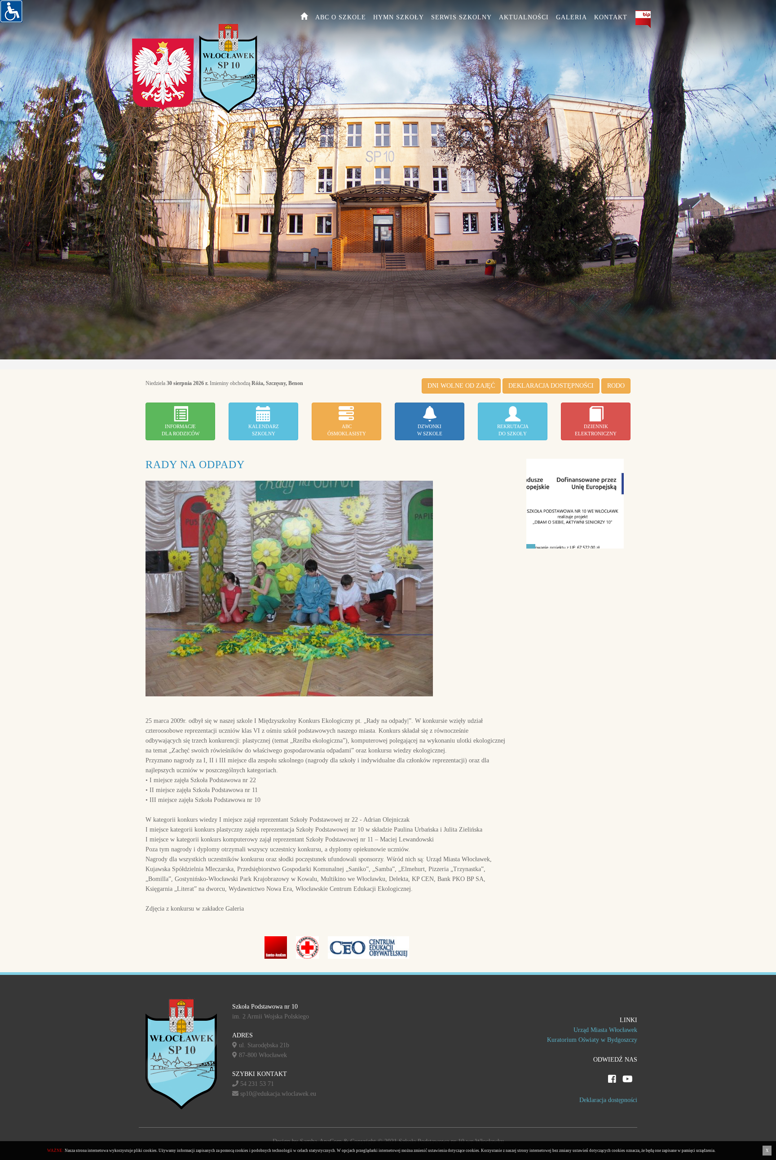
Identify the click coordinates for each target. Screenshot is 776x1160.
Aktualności (524, 17)
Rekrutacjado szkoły (513, 430)
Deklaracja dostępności (608, 1100)
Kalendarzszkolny (263, 430)
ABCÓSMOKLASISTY (346, 430)
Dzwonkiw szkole (429, 430)
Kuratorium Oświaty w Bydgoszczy (592, 1039)
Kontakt (610, 17)
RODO (616, 385)
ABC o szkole (340, 17)
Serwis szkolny (461, 17)
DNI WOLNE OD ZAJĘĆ (461, 385)
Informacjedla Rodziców (180, 430)
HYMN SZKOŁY (398, 17)
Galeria (571, 17)
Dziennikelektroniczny (596, 430)
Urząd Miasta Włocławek (605, 1030)
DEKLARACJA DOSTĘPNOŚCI (551, 385)
